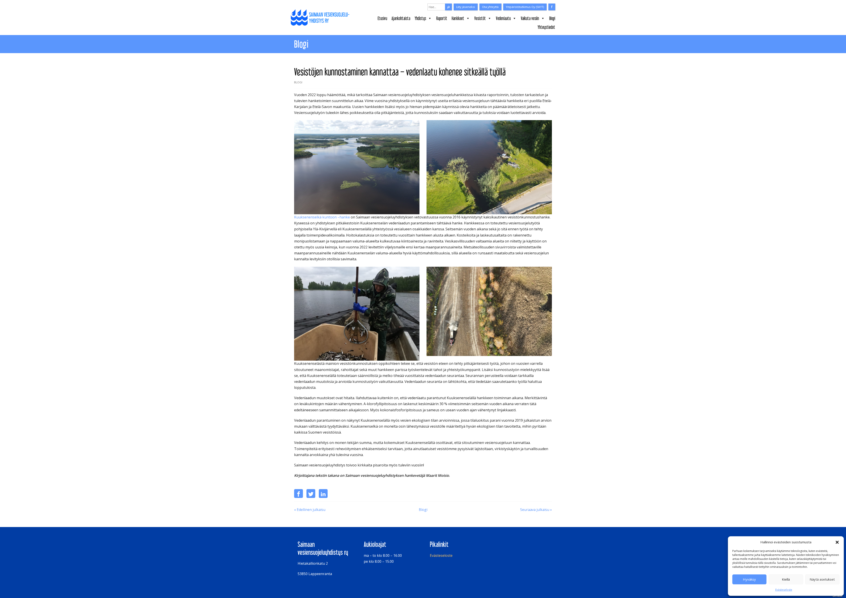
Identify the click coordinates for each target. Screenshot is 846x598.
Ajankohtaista (400, 18)
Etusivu (382, 18)
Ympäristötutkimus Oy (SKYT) (525, 7)
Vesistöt (480, 18)
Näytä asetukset (822, 579)
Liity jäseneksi (465, 7)
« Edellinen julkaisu (309, 509)
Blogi (552, 18)
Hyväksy (749, 579)
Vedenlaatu (503, 18)
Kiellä (786, 579)
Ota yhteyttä (490, 7)
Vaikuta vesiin (530, 18)
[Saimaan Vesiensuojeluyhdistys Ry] (321, 17)
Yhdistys (420, 18)
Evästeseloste (783, 590)
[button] (837, 542)
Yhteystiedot (546, 27)
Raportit (441, 18)
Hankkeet (458, 18)
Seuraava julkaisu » (536, 509)
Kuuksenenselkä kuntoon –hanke (322, 217)
